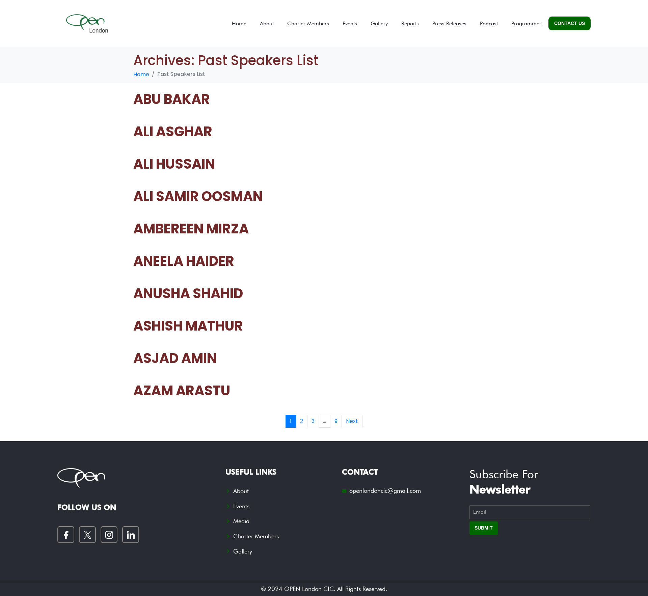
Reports (410, 23)
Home (239, 23)
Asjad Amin (175, 358)
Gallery (379, 23)
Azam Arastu (181, 390)
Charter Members (308, 23)
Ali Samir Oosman (198, 196)
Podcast (489, 23)
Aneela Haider (183, 261)
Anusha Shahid (188, 293)
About (267, 23)
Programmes (526, 23)
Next (352, 421)
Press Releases (449, 23)
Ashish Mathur (188, 325)
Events (350, 23)
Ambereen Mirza (191, 228)
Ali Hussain (174, 163)
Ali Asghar (172, 131)
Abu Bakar (171, 99)
